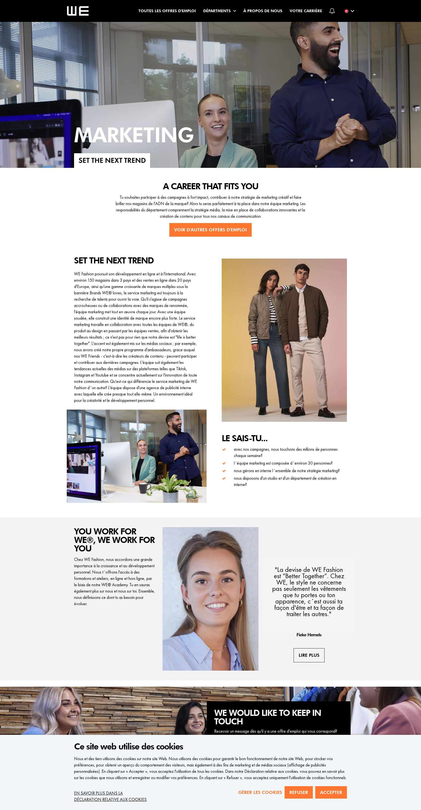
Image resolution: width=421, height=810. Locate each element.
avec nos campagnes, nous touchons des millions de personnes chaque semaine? (286, 452)
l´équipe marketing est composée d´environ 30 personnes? (283, 463)
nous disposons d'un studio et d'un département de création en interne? (285, 481)
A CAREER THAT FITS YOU (210, 186)
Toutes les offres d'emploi (167, 11)
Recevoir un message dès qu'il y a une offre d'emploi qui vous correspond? (275, 731)
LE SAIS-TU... (245, 438)
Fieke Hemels (309, 634)
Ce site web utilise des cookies (128, 746)
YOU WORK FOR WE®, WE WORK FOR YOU (114, 540)
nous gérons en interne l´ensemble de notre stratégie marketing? (287, 470)
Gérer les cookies (260, 792)
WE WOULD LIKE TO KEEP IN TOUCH (267, 717)
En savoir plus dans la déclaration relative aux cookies (110, 796)
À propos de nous (262, 11)
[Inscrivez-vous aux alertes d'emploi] (332, 11)
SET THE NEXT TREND (113, 260)
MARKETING (134, 136)
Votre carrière (306, 11)
